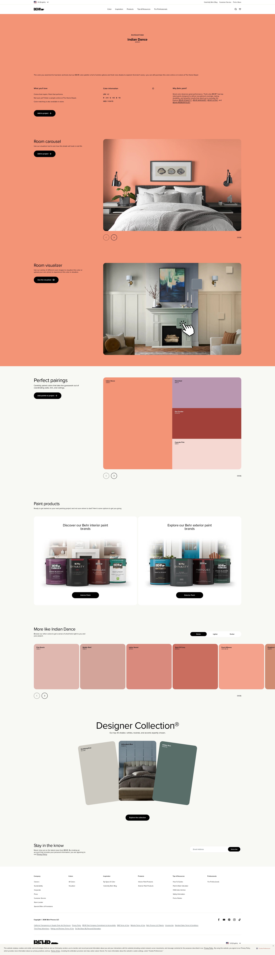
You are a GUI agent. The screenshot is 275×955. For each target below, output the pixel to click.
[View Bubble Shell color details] (102, 666)
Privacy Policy (42, 854)
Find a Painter (177, 898)
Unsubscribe (169, 925)
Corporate (37, 890)
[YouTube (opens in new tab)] (224, 919)
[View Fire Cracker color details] (206, 423)
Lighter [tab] (215, 634)
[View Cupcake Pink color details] (206, 454)
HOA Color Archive (179, 890)
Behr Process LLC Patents (155, 925)
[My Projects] (240, 9)
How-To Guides (178, 882)
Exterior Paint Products (145, 886)
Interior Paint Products (145, 882)
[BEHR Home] (39, 9)
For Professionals (213, 882)
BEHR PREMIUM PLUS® (181, 102)
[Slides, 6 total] (172, 185)
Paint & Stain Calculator (180, 886)
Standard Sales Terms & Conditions (186, 925)
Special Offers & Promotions (43, 906)
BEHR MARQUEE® (200, 100)
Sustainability (38, 886)
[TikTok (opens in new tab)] (239, 919)
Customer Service (40, 898)
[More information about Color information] (153, 88)
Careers (36, 882)
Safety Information (179, 894)
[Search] (235, 9)
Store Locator (38, 902)
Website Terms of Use (138, 925)
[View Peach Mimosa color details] (241, 666)
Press (36, 894)
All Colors (72, 882)
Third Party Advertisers (41, 928)
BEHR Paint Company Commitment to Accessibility (99, 925)
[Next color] (45, 696)
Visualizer (72, 886)
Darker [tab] (232, 634)
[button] (263, 948)
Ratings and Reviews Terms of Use (62, 928)
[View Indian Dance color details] (137, 423)
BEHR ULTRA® (212, 100)
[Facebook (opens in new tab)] (219, 919)
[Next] (114, 237)
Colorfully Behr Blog (110, 886)
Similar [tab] (198, 634)
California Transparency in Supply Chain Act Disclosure (52, 925)
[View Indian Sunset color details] (149, 666)
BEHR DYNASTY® (185, 100)
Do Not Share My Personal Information (88, 928)
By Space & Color (109, 882)
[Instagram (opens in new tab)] (234, 919)
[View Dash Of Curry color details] (195, 666)
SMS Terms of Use (123, 925)
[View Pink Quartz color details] (56, 666)
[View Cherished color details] (206, 392)
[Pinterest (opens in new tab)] (229, 919)
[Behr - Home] (46, 943)
